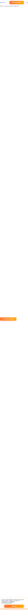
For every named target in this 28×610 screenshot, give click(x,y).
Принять (14, 606)
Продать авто (16, 2)
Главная (1, 6)
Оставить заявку (8, 319)
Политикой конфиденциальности (8, 602)
